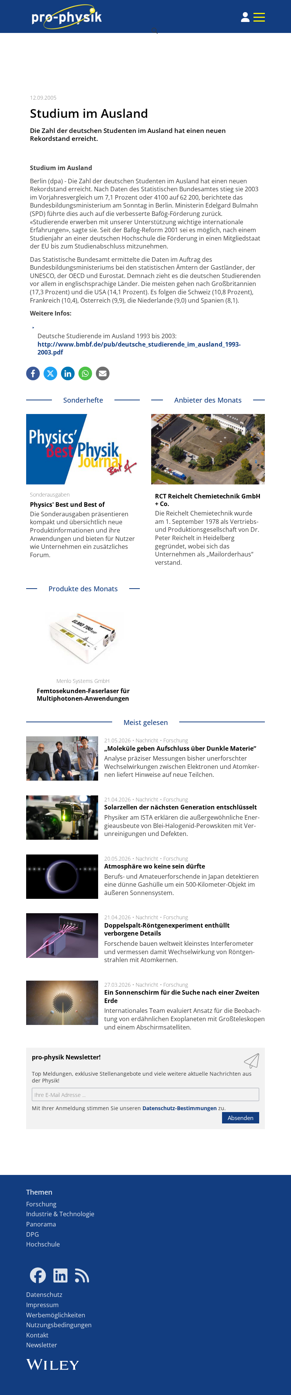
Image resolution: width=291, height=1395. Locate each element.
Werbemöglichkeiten (55, 1315)
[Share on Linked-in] (68, 373)
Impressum (42, 1305)
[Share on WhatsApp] (85, 373)
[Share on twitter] (50, 373)
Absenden (240, 1118)
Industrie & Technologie (60, 1214)
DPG (32, 1234)
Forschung (175, 740)
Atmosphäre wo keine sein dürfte (154, 866)
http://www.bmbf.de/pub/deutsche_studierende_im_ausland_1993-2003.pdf (139, 348)
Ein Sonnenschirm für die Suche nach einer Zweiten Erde (182, 996)
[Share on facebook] (33, 373)
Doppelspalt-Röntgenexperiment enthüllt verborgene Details (167, 929)
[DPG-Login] (245, 17)
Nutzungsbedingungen (59, 1325)
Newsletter (41, 1345)
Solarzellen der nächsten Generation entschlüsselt (180, 807)
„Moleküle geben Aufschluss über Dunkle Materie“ (180, 748)
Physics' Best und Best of (67, 504)
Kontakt (37, 1335)
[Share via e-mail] (103, 373)
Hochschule (43, 1244)
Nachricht (147, 740)
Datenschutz (44, 1294)
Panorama (41, 1224)
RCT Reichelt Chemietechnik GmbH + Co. (207, 500)
